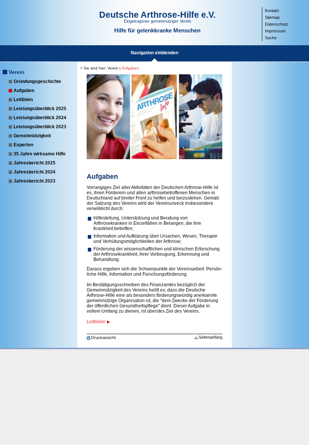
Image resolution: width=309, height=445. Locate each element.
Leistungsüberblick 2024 (40, 117)
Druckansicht (103, 337)
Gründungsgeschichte (37, 81)
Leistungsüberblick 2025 (40, 108)
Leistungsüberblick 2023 (40, 126)
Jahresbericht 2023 (34, 181)
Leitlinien (23, 99)
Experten (23, 144)
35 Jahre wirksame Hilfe (40, 154)
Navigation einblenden (154, 52)
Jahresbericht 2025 (34, 163)
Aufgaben (24, 90)
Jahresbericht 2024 (34, 172)
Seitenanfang (210, 337)
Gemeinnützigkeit (32, 135)
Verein (16, 72)
